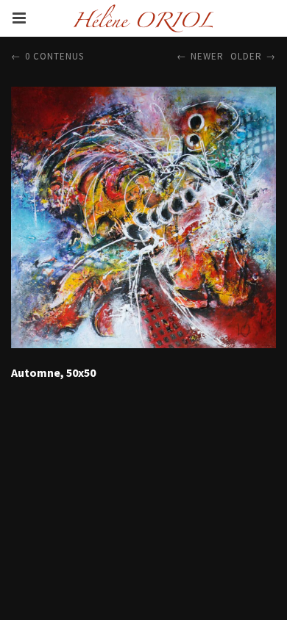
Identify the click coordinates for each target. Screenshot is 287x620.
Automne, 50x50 (53, 372)
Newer (207, 56)
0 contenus (54, 56)
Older (246, 56)
